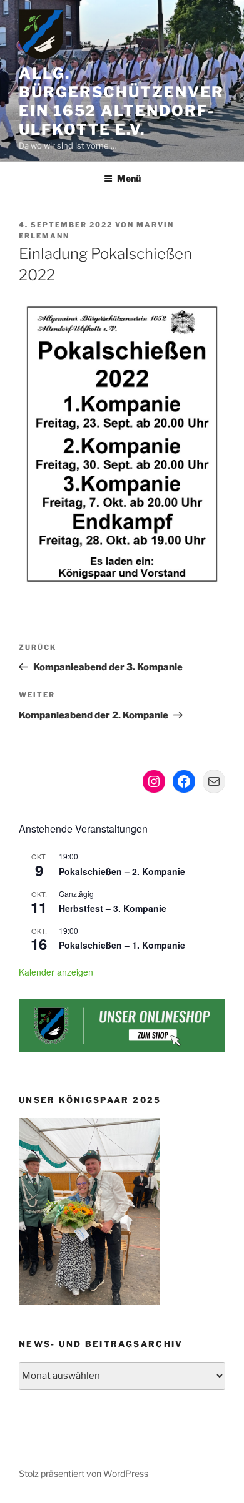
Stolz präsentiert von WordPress (83, 1473)
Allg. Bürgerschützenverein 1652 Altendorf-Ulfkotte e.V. (121, 101)
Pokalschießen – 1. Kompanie (122, 945)
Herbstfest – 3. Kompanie (112, 908)
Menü (129, 178)
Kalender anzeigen (56, 972)
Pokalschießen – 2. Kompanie (122, 871)
